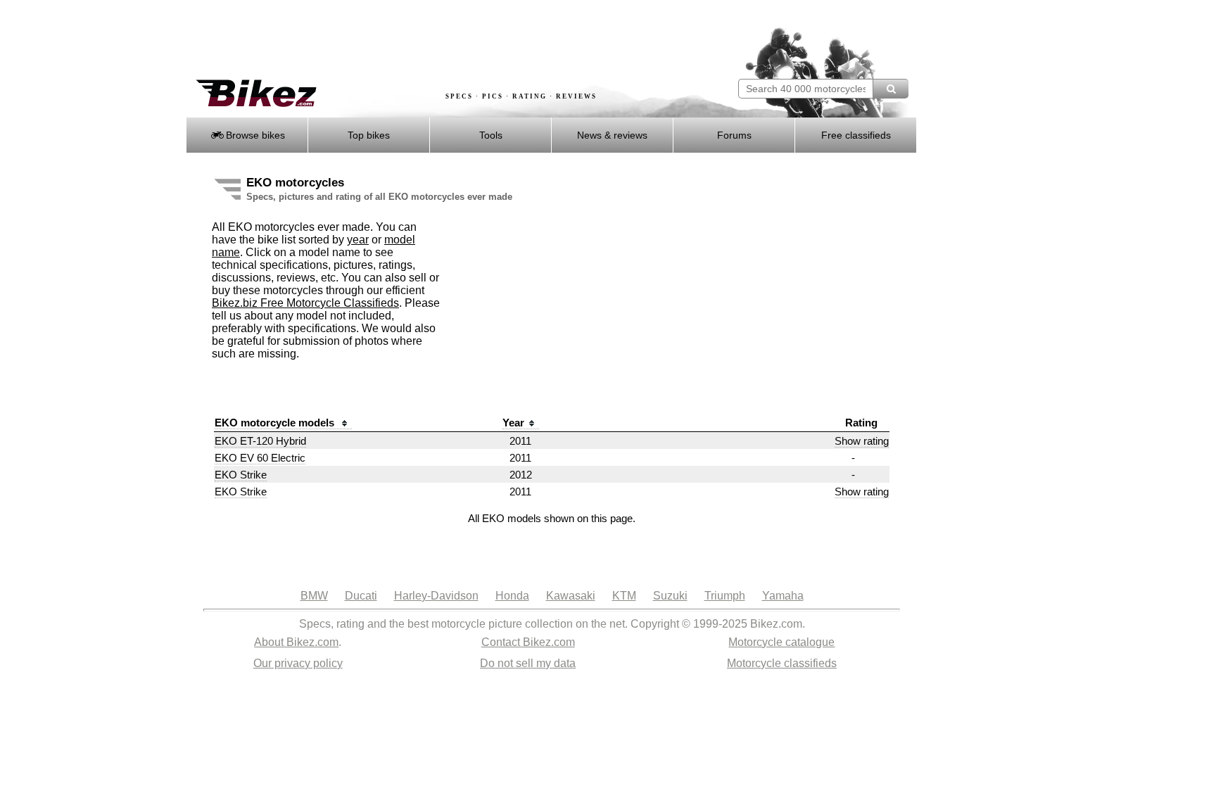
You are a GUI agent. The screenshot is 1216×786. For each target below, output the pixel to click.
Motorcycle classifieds (782, 663)
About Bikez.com (296, 642)
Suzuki (670, 596)
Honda (512, 596)
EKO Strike (241, 475)
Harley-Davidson (436, 596)
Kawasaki (570, 596)
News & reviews (612, 135)
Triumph (724, 596)
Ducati (361, 596)
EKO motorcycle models (276, 423)
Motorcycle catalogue (781, 642)
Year (513, 423)
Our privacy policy (298, 663)
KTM (624, 596)
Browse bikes (254, 135)
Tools (490, 135)
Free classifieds (856, 135)
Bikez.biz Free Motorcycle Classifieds (305, 303)
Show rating (862, 441)
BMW (314, 596)
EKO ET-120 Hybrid (260, 441)
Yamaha (783, 596)
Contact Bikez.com (528, 642)
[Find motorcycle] (890, 89)
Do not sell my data (528, 663)
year (358, 240)
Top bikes (369, 135)
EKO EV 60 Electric (260, 458)
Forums (734, 135)
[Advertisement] (442, 40)
